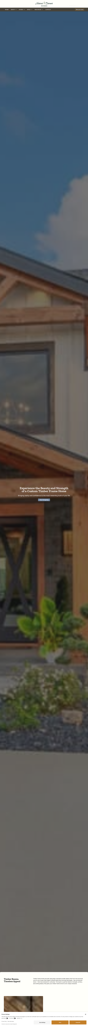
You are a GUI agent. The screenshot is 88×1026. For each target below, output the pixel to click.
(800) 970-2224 (79, 9)
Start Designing (44, 500)
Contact (48, 9)
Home (7, 9)
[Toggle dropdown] (16, 9)
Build (29, 9)
